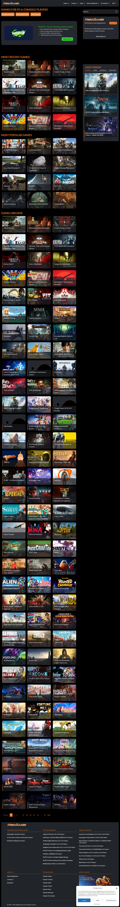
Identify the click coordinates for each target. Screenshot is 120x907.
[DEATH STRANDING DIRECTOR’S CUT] (64, 656)
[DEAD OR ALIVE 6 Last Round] (39, 422)
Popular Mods (47, 882)
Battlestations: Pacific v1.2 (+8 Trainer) (54, 863)
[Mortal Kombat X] (14, 200)
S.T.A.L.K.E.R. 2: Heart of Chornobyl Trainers (20, 837)
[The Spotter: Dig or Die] (64, 458)
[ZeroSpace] (64, 368)
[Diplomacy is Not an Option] (14, 620)
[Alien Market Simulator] (14, 584)
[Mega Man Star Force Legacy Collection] (64, 674)
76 (44, 815)
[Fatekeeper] (14, 764)
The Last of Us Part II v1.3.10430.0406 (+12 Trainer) (94, 849)
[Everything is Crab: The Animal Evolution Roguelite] (39, 512)
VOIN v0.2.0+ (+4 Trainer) (86, 859)
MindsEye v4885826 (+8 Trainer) (52, 854)
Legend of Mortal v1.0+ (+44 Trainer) (53, 834)
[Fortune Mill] (39, 710)
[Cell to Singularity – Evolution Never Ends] (14, 368)
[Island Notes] (14, 68)
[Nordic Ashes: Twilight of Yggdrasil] (14, 602)
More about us (100, 36)
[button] (117, 888)
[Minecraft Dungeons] (64, 620)
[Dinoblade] (14, 332)
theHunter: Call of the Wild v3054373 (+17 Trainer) (58, 837)
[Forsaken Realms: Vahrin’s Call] (64, 332)
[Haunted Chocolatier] (64, 584)
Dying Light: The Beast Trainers (16, 834)
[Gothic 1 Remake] (14, 800)
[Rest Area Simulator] (39, 746)
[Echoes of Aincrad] (14, 440)
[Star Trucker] (14, 422)
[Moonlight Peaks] (39, 476)
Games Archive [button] (35, 14)
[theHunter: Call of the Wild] (39, 200)
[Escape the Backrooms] (64, 104)
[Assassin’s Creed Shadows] (64, 146)
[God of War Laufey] (39, 692)
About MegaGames (12, 876)
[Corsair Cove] (39, 332)
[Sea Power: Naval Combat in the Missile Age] (14, 638)
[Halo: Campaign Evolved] (14, 404)
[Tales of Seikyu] (14, 512)
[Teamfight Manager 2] (14, 746)
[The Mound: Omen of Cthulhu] (39, 440)
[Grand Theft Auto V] (14, 146)
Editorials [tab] (103, 70)
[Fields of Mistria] (14, 314)
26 (27, 815)
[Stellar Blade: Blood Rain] (64, 350)
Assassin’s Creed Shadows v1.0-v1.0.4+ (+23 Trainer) (94, 834)
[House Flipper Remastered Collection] (39, 764)
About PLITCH (67, 39)
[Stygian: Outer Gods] (64, 782)
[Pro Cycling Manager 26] (64, 440)
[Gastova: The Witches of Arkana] (39, 584)
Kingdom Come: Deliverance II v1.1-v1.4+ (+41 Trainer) (59, 847)
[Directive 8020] (39, 494)
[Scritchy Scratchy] (14, 122)
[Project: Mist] (64, 512)
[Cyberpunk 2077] (39, 146)
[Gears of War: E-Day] (39, 602)
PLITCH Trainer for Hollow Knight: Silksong (55, 857)
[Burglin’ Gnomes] (64, 692)
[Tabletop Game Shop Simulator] (64, 602)
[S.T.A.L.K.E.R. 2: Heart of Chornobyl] (39, 164)
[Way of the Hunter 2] (39, 638)
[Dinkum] (64, 314)
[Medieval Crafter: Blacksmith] (39, 68)
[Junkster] (14, 458)
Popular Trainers (48, 879)
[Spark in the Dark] (39, 314)
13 (23, 815)
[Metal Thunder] (14, 530)
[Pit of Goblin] (39, 296)
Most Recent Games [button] (8, 14)
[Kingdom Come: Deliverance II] (64, 164)
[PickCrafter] (39, 548)
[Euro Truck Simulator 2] (14, 164)
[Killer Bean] (64, 566)
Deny (97, 900)
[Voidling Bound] (14, 656)
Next (49, 815)
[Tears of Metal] (14, 386)
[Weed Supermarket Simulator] (64, 422)
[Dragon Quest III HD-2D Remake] (64, 404)
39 (30, 815)
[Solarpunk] (14, 728)
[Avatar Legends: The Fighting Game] (64, 386)
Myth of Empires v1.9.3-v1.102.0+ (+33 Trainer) (93, 852)
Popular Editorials (48, 892)
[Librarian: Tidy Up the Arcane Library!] (39, 86)
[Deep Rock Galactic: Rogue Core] (64, 764)
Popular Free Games (49, 896)
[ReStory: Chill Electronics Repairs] (39, 122)
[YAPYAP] (64, 800)
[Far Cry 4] (64, 182)
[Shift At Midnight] (39, 386)
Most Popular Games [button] (22, 14)
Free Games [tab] (112, 70)
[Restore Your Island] (39, 350)
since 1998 (113, 23)
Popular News (47, 889)
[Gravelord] (14, 692)
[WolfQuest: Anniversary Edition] (39, 368)
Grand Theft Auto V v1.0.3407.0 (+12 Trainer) (92, 865)
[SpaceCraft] (39, 656)
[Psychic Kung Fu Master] (14, 296)
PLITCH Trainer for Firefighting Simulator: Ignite (57, 850)
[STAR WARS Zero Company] (64, 86)
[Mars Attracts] (14, 548)
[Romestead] (14, 710)
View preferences (111, 900)
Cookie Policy (97, 904)
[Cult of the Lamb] (64, 296)
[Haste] (64, 548)
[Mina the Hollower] (39, 530)
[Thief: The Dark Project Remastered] (39, 800)
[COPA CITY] (64, 638)
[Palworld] (14, 182)
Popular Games (47, 876)
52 (34, 815)
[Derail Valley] (14, 782)
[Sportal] (14, 494)
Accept (84, 900)
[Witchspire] (64, 710)
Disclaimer (10, 882)
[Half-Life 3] (64, 476)
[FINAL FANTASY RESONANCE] (39, 728)
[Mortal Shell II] (14, 104)
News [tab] (95, 70)
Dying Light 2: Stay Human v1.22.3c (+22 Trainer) (93, 837)
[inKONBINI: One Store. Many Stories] (14, 566)
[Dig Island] (64, 530)
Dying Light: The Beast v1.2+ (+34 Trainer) (55, 844)
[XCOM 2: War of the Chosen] (39, 674)
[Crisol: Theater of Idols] (64, 68)
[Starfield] (39, 182)
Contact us (10, 879)
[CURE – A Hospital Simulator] (14, 476)
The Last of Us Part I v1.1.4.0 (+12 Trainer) (91, 846)
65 (38, 815)
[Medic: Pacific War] (39, 566)
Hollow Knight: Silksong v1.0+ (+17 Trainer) (55, 840)
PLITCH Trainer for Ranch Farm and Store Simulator (58, 860)
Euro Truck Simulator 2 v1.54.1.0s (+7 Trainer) (92, 856)
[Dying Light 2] (64, 200)
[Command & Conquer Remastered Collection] (64, 494)
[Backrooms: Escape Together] (39, 458)
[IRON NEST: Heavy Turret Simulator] (64, 122)
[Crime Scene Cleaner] (14, 674)
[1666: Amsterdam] (39, 104)
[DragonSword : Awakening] (39, 404)
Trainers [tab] (88, 70)
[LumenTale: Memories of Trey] (64, 746)
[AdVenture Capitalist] (64, 728)
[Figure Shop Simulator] (39, 620)
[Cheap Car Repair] (39, 782)
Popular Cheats (47, 886)
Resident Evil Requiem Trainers (16, 840)
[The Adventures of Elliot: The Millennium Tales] (14, 86)
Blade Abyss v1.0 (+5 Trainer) (87, 862)
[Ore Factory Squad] (14, 350)
